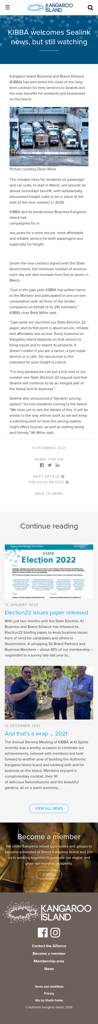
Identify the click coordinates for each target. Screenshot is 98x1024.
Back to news (49, 494)
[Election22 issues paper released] (49, 571)
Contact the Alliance (49, 946)
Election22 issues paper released (46, 612)
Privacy (49, 993)
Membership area (49, 961)
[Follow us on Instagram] (55, 936)
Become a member (49, 953)
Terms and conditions (49, 987)
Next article (47, 477)
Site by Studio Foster (49, 1000)
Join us (49, 874)
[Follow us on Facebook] (43, 936)
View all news (49, 808)
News (49, 968)
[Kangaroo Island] (47, 913)
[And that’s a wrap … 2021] (49, 693)
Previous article (47, 482)
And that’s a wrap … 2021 (36, 733)
